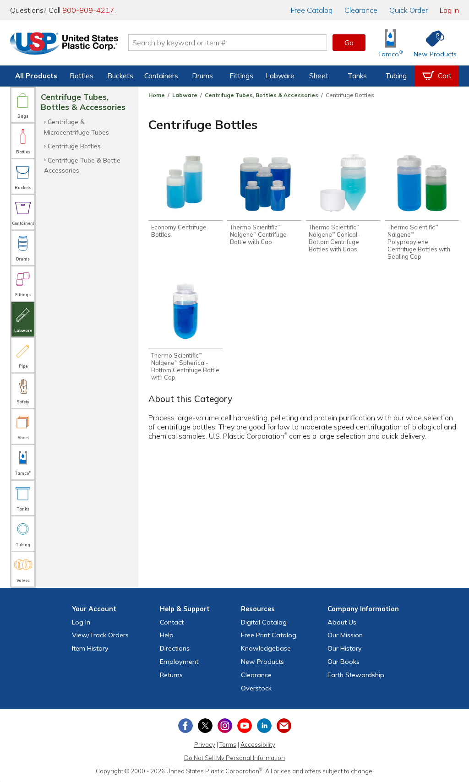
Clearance (360, 10)
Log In (449, 10)
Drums (202, 75)
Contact (172, 622)
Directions (175, 648)
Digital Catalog (264, 622)
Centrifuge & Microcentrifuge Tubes (76, 127)
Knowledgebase (266, 648)
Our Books (343, 661)
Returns (171, 675)
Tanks (357, 75)
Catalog (312, 10)
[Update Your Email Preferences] (284, 726)
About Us (341, 622)
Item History (90, 648)
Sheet (318, 75)
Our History (344, 648)
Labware (280, 75)
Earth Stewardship (355, 675)
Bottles (81, 75)
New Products (262, 661)
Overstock (256, 688)
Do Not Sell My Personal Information (234, 757)
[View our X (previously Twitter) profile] (205, 726)
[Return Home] (64, 44)
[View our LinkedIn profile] (264, 726)
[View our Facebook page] (185, 726)
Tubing (396, 75)
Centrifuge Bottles (74, 146)
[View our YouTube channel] (244, 726)
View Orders (100, 635)
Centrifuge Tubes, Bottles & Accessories (261, 95)
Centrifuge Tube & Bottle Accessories (82, 165)
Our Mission (345, 635)
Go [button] (349, 42)
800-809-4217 (88, 10)
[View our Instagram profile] (225, 726)
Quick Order (408, 10)
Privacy (204, 744)
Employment (179, 661)
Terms (227, 744)
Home (156, 95)
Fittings (241, 75)
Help (167, 635)
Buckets (120, 75)
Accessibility (257, 744)
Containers (161, 75)
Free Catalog (268, 635)
